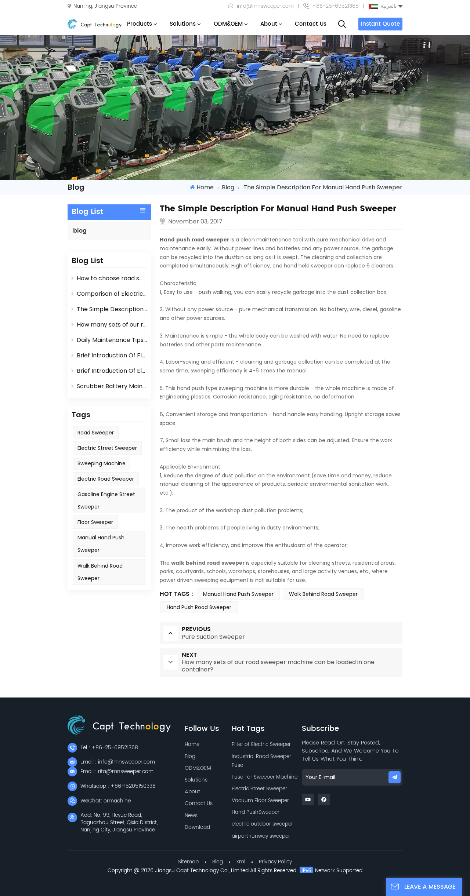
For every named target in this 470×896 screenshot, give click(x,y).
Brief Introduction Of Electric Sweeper (112, 371)
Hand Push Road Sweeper (199, 607)
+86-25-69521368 (335, 6)
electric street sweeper (107, 448)
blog (228, 187)
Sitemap (188, 861)
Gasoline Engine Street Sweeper (106, 500)
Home (205, 187)
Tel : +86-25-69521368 (109, 747)
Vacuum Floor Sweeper (260, 800)
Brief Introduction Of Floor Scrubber (112, 355)
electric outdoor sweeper (262, 824)
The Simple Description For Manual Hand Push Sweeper (112, 309)
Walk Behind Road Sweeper (100, 572)
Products (139, 24)
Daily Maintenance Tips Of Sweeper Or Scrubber (112, 340)
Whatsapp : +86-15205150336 (118, 786)
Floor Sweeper (95, 522)
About (268, 24)
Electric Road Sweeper (105, 478)
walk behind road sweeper (208, 563)
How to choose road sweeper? (112, 278)
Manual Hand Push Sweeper (100, 544)
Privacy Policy (275, 861)
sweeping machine (101, 463)
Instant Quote (380, 24)
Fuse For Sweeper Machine (264, 777)
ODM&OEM (228, 24)
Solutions (183, 24)
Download (197, 827)
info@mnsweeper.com (265, 6)
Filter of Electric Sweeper (261, 744)
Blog (190, 756)
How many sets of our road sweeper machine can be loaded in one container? (112, 324)
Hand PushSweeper (255, 812)
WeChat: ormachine (105, 801)
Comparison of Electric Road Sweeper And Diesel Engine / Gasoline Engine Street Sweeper (112, 293)
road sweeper (95, 432)
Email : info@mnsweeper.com (117, 762)
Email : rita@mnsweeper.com (116, 771)
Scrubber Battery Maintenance (112, 386)
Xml (240, 861)
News (191, 815)
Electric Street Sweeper (259, 788)
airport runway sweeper (261, 836)
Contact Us (310, 24)
